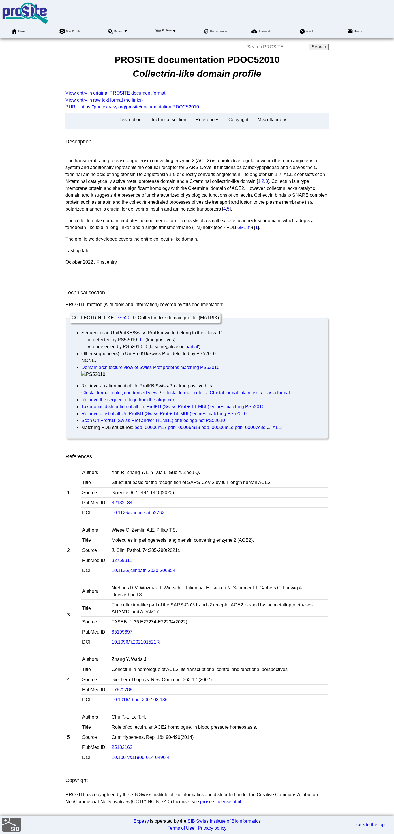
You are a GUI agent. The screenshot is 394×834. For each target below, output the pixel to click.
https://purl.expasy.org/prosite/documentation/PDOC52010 (139, 106)
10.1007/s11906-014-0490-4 (141, 757)
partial (191, 346)
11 (141, 339)
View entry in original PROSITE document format (115, 93)
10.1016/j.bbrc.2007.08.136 (140, 699)
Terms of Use (181, 828)
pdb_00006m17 (150, 427)
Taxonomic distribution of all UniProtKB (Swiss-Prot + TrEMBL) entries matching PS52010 (172, 406)
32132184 (122, 502)
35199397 (122, 631)
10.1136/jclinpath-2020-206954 (143, 570)
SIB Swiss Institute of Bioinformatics (224, 821)
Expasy (141, 821)
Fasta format (277, 392)
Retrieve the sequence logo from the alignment (129, 399)
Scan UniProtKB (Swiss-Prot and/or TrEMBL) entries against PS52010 (153, 420)
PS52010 (126, 317)
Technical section (168, 119)
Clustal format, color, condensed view (119, 392)
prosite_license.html (220, 801)
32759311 (122, 560)
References (207, 119)
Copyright (238, 119)
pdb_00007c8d (250, 427)
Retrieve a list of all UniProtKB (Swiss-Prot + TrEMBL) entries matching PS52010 (164, 413)
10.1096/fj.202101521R (136, 642)
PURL (71, 106)
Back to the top (369, 824)
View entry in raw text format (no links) (104, 100)
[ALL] (276, 427)
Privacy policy (212, 828)
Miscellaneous (272, 119)
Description (130, 119)
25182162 (122, 747)
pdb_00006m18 (184, 427)
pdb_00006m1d (217, 427)
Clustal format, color (183, 392)
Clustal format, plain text (234, 392)
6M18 (243, 227)
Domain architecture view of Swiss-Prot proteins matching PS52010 (150, 367)
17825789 (122, 689)
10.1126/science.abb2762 (138, 512)
